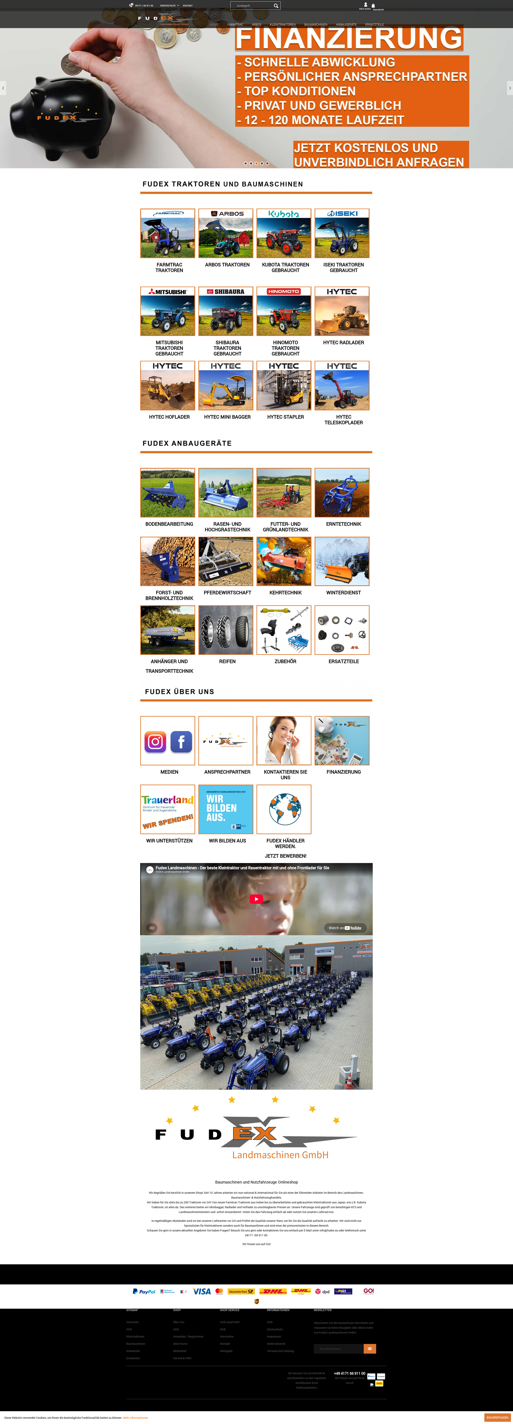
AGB (129, 1329)
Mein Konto (180, 1344)
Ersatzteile (133, 1358)
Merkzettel (179, 1351)
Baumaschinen (135, 1344)
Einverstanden (498, 1417)
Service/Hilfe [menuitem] (168, 5)
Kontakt (188, 5)
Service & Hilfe (182, 1358)
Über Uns (178, 1322)
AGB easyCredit (230, 1322)
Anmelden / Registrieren (188, 1336)
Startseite (132, 1322)
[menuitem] (282, 5)
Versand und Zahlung (280, 1351)
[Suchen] (276, 6)
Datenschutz (275, 1329)
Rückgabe (226, 1351)
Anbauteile (133, 1351)
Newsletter (227, 1336)
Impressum (274, 1336)
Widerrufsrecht (276, 1344)
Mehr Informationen (135, 1418)
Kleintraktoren (135, 1336)
